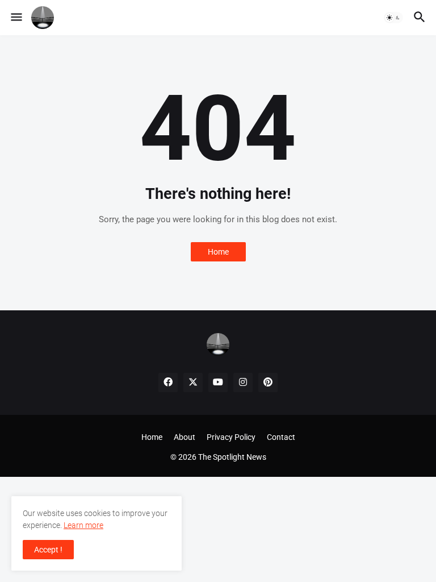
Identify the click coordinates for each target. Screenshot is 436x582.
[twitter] (193, 382)
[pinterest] (268, 382)
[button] (15, 17)
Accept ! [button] (48, 549)
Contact (281, 437)
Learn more (83, 525)
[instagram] (243, 382)
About (184, 437)
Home (218, 251)
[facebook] (168, 382)
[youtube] (218, 382)
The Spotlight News (232, 457)
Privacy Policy (231, 437)
